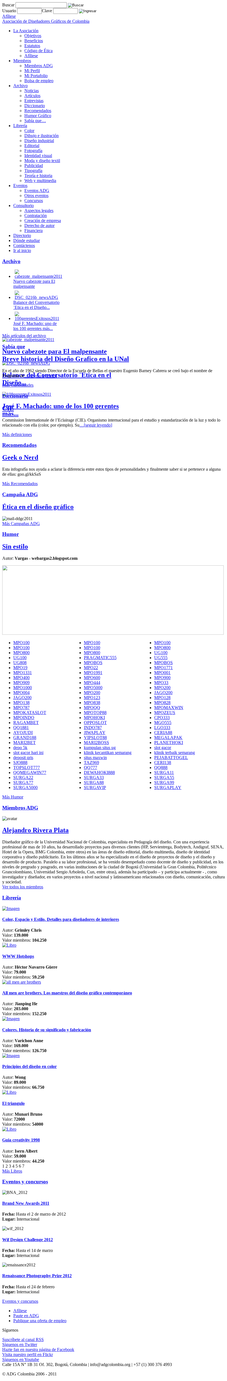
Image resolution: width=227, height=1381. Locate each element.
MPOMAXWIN (168, 707)
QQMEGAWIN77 (29, 772)
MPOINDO (23, 717)
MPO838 (92, 702)
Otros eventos (36, 195)
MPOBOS (93, 662)
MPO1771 (163, 667)
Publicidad (33, 165)
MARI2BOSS (96, 742)
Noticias (31, 90)
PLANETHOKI (168, 742)
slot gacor (162, 747)
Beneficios (33, 40)
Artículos (32, 95)
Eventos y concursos (20, 1301)
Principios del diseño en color (29, 1066)
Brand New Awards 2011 (25, 1203)
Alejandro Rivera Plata (35, 830)
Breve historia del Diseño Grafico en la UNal (65, 358)
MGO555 (162, 722)
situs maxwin (95, 757)
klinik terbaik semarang (174, 752)
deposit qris (23, 757)
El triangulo (13, 1103)
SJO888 (20, 762)
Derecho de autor (39, 225)
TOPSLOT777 (26, 767)
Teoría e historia (38, 175)
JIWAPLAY (94, 732)
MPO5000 (93, 687)
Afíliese (31, 55)
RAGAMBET (26, 722)
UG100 (160, 652)
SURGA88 (94, 782)
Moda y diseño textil (42, 160)
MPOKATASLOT (29, 712)
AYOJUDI (23, 732)
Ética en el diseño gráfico (38, 506)
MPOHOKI (94, 717)
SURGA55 (164, 777)
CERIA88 (163, 732)
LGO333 (162, 727)
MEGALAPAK (168, 737)
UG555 (160, 657)
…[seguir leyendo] (40, 375)
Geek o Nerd (20, 457)
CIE (8, 408)
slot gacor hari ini (28, 752)
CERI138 (162, 762)
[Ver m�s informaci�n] (11, 908)
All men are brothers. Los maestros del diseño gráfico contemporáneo (67, 993)
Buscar (8, 4)
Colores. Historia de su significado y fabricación (46, 1029)
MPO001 (162, 672)
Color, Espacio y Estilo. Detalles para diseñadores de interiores (60, 919)
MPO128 (162, 697)
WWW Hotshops (18, 956)
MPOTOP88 (95, 712)
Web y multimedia (40, 180)
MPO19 (20, 667)
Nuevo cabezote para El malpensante (54, 351)
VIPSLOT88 (95, 737)
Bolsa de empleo (38, 80)
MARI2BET (24, 742)
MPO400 (21, 677)
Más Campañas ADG (21, 523)
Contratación (35, 215)
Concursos (33, 200)
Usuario (9, 10)
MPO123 (92, 697)
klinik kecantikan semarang (107, 752)
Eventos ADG (36, 190)
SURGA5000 (25, 787)
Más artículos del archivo (24, 335)
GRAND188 (24, 737)
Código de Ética (38, 50)
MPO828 (162, 702)
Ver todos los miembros (22, 886)
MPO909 (21, 682)
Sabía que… (35, 120)
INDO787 (93, 727)
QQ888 (160, 767)
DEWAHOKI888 (99, 772)
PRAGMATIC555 (100, 657)
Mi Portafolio (36, 75)
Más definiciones (17, 434)
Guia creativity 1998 (21, 1140)
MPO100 (21, 642)
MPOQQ (92, 707)
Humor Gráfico (37, 115)
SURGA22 (23, 777)
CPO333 (162, 717)
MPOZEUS (164, 712)
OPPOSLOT (95, 722)
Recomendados (37, 110)
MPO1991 (93, 672)
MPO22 (91, 667)
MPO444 (92, 682)
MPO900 (162, 677)
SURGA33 (94, 777)
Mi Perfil (32, 70)
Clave (47, 10)
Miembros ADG (38, 65)
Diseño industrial (39, 140)
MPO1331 (22, 672)
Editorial (31, 145)
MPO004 (21, 692)
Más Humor (12, 797)
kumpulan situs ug (100, 747)
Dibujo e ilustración (41, 135)
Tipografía (33, 170)
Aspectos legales (38, 210)
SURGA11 (164, 772)
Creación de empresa (42, 220)
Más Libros (12, 1171)
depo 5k (20, 747)
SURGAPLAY (167, 787)
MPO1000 (22, 687)
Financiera (33, 230)
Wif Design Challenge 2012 (27, 1239)
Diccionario (34, 105)
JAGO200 (163, 692)
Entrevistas (33, 100)
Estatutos (32, 45)
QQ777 (90, 767)
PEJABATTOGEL (171, 757)
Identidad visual (38, 155)
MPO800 (162, 647)
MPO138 (21, 702)
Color (29, 130)
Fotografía (33, 150)
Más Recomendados (20, 483)
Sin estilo (15, 546)
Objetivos (32, 35)
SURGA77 (23, 782)
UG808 (20, 662)
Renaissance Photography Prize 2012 (37, 1275)
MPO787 (21, 707)
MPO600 (92, 677)
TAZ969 (91, 762)
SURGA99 (164, 782)
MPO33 (161, 682)
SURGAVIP (95, 787)
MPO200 (162, 687)
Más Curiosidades (17, 385)
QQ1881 (21, 727)
